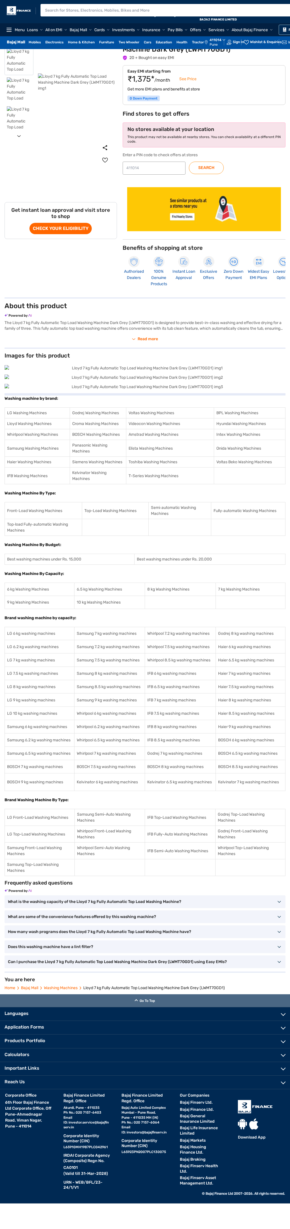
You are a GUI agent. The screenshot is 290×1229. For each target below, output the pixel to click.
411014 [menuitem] (215, 40)
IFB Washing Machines (27, 475)
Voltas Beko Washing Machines (244, 462)
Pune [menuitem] (214, 44)
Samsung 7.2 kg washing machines (108, 646)
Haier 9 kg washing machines (244, 726)
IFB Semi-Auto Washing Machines (177, 851)
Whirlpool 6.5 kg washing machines (108, 740)
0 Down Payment (143, 98)
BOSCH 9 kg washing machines (35, 782)
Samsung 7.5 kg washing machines (108, 660)
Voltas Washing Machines (151, 413)
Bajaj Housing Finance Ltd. (193, 1150)
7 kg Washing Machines (239, 589)
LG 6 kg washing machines (31, 633)
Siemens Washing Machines (97, 462)
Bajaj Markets (193, 1140)
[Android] (242, 1123)
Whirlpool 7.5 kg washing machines (178, 646)
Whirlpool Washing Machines (32, 434)
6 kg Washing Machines (28, 589)
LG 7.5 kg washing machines (32, 673)
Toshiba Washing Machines (153, 462)
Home (10, 987)
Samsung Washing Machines (33, 448)
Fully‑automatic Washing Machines (245, 510)
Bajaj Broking (193, 1159)
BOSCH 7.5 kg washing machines (106, 766)
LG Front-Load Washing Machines (37, 817)
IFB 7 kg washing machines (171, 700)
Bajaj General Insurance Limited (197, 1119)
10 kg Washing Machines (99, 602)
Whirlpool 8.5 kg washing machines (178, 660)
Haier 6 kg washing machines (244, 646)
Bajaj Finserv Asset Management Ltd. (198, 1180)
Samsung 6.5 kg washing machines (39, 753)
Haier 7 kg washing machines (244, 673)
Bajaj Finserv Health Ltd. (199, 1169)
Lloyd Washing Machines (29, 423)
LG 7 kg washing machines (31, 660)
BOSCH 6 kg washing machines (246, 740)
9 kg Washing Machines (28, 602)
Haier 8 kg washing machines (244, 700)
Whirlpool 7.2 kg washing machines (178, 633)
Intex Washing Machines (238, 434)
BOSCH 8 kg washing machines (175, 766)
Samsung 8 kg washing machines (107, 673)
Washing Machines (61, 987)
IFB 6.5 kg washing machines (173, 686)
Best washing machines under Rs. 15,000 (44, 559)
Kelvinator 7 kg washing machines (248, 782)
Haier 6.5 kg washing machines (246, 660)
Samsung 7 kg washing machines (107, 633)
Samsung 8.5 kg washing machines (108, 686)
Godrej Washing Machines (95, 413)
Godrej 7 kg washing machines (174, 753)
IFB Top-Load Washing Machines (176, 817)
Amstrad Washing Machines (153, 434)
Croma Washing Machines (95, 423)
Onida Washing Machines (238, 448)
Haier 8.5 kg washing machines (246, 713)
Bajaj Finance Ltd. (197, 1109)
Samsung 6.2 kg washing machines (39, 740)
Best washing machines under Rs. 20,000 (174, 559)
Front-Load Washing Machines (34, 510)
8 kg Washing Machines (168, 589)
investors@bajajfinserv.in (147, 1132)
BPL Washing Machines (237, 413)
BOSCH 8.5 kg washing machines (248, 766)
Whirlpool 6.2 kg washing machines (108, 726)
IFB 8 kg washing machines (172, 726)
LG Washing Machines (27, 413)
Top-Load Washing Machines (110, 510)
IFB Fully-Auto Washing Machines (177, 834)
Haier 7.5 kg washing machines (246, 686)
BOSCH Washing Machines (96, 434)
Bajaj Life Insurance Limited (199, 1131)
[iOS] (253, 1123)
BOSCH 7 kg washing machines (35, 766)
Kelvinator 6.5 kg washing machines (179, 782)
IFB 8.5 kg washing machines (173, 740)
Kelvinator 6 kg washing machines (107, 782)
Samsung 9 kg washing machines (107, 700)
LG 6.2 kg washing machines (33, 646)
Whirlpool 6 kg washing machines (106, 713)
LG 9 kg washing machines (31, 700)
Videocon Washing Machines (154, 423)
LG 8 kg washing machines (31, 686)
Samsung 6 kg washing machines (37, 726)
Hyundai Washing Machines (241, 423)
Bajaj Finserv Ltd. (196, 1102)
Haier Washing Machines (29, 462)
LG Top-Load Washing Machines (36, 834)
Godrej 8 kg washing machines (246, 633)
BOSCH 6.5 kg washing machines (248, 753)
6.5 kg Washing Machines (99, 589)
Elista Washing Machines (151, 448)
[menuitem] (218, 42)
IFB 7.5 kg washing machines (173, 713)
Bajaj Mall (29, 987)
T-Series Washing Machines (153, 475)
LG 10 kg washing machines (32, 713)
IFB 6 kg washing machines (171, 673)
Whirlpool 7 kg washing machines (106, 753)
